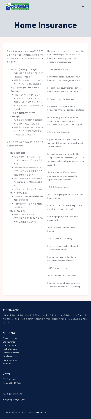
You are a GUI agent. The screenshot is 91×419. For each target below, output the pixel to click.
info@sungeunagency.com (14, 399)
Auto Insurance (9, 345)
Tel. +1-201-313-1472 (12, 394)
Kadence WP (41, 412)
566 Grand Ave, (9, 379)
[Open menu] (83, 6)
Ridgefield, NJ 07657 (12, 383)
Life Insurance (9, 342)
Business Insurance (11, 338)
